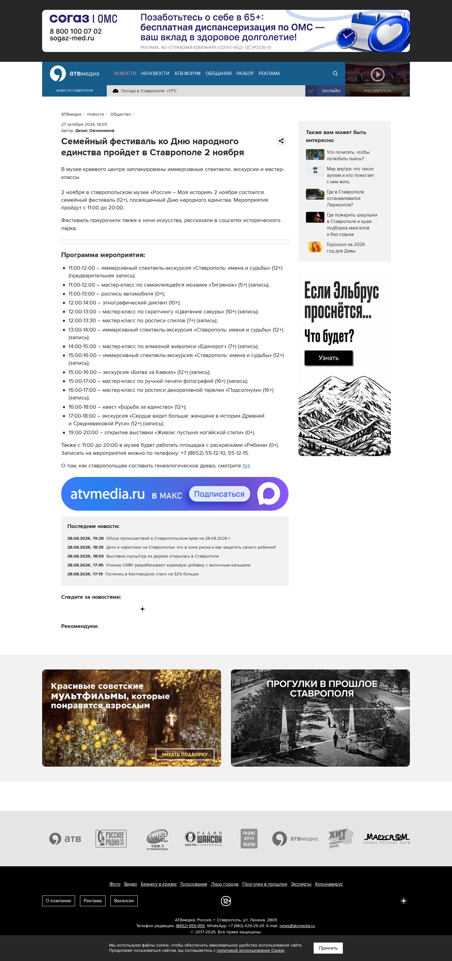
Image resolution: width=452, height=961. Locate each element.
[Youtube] (117, 609)
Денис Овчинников (94, 130)
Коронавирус (329, 884)
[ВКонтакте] (66, 609)
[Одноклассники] (91, 609)
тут (246, 465)
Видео (130, 884)
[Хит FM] (341, 839)
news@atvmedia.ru (297, 925)
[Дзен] (142, 609)
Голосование (193, 884)
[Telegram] (79, 609)
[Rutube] (130, 609)
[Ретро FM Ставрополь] (157, 839)
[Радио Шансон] (203, 839)
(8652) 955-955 (190, 925)
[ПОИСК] (335, 73)
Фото (115, 884)
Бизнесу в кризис (159, 884)
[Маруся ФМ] (387, 839)
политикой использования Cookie (250, 950)
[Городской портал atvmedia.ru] (295, 839)
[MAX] (104, 609)
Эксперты (301, 884)
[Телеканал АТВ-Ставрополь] (65, 839)
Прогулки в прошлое (264, 884)
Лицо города (225, 884)
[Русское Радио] (111, 839)
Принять (328, 948)
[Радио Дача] (249, 839)
